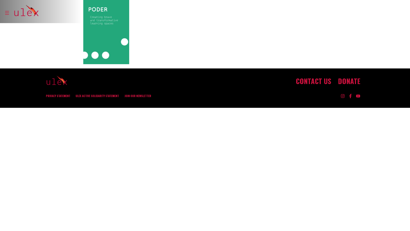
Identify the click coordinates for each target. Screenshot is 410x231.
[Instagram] (343, 96)
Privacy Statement (58, 96)
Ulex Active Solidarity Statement (97, 96)
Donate (349, 81)
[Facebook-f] (350, 96)
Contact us (313, 81)
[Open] (7, 12)
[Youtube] (358, 96)
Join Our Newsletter (137, 96)
